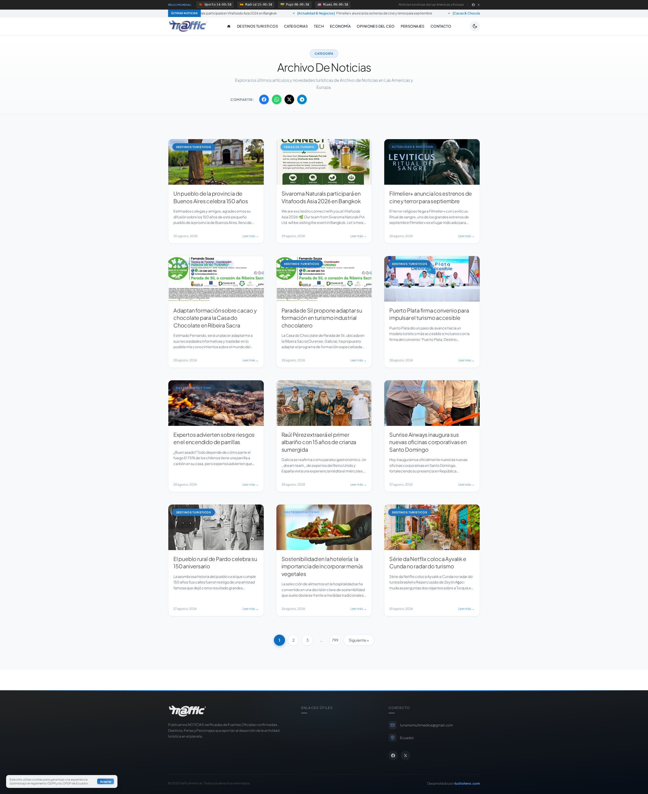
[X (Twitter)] (478, 5)
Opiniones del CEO (375, 26)
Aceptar (105, 781)
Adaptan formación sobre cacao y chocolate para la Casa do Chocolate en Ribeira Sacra (479, 13)
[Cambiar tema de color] (475, 26)
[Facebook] (473, 4)
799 (335, 640)
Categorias (296, 26)
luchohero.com (467, 783)
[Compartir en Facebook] (264, 99)
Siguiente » (359, 640)
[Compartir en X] (289, 99)
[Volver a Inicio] (188, 26)
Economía (340, 26)
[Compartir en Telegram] (302, 99)
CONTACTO (441, 26)
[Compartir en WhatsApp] (276, 99)
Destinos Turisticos (257, 26)
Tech (319, 26)
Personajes (412, 26)
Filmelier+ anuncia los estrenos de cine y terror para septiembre (300, 13)
